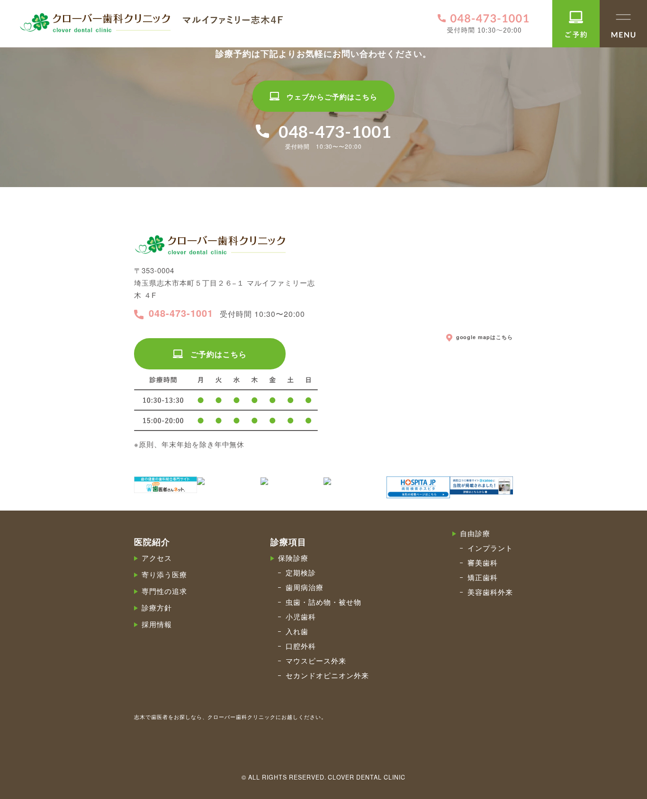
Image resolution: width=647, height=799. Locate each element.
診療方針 (157, 607)
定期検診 (301, 572)
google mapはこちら (484, 337)
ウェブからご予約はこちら (332, 96)
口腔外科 (301, 646)
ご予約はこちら (218, 354)
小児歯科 (301, 616)
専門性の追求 (164, 591)
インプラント (490, 548)
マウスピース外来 (316, 660)
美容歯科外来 (490, 592)
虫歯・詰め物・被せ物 (323, 602)
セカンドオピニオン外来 (327, 675)
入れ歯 (297, 631)
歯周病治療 (305, 587)
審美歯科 (482, 562)
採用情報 (157, 624)
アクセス (157, 558)
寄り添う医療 (164, 574)
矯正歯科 (482, 577)
